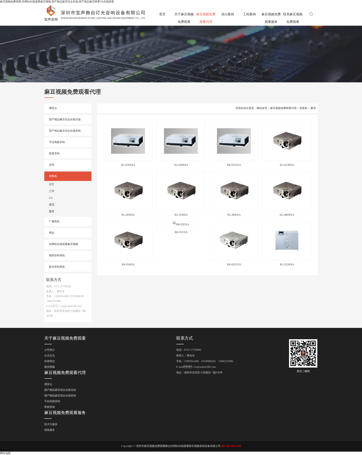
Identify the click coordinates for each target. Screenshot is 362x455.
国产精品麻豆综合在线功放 (65, 119)
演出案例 (227, 14)
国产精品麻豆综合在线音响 (65, 130)
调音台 (53, 108)
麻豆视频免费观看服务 (271, 18)
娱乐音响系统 (57, 266)
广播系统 (54, 221)
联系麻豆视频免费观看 (292, 18)
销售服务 (49, 430)
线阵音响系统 (57, 255)
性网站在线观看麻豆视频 (63, 244)
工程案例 (249, 14)
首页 (162, 14)
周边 (51, 232)
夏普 (51, 211)
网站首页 (262, 108)
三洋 (51, 191)
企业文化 (49, 355)
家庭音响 (54, 153)
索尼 (51, 204)
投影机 (53, 176)
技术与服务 (51, 424)
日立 (51, 184)
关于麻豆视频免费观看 (184, 18)
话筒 (51, 164)
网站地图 (5, 453)
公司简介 (49, 349)
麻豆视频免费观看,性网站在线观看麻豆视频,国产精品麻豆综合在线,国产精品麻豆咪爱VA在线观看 (57, 1)
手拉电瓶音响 (57, 142)
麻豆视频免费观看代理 (206, 18)
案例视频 (49, 366)
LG (51, 197)
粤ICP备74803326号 (231, 446)
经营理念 (49, 361)
